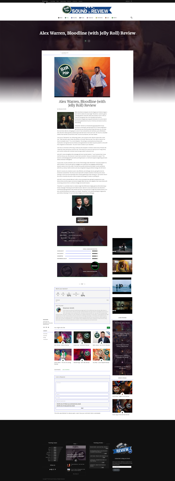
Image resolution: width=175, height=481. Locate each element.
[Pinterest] (131, 1)
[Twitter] (126, 1)
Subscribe (116, 470)
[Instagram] (128, 1)
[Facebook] (130, 1)
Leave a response (65, 369)
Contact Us (75, 1)
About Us (69, 1)
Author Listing (63, 1)
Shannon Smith (68, 308)
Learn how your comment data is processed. (88, 413)
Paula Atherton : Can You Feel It (77, 465)
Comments (45, 339)
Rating (44, 337)
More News (75, 473)
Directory (80, 1)
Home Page (53, 1)
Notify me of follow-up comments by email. (69, 404)
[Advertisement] (87, 430)
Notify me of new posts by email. (66, 406)
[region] (122, 246)
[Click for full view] (82, 77)
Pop (56, 301)
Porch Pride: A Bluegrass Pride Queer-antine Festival (78, 470)
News (58, 1)
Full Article (45, 333)
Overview (45, 335)
